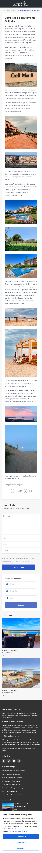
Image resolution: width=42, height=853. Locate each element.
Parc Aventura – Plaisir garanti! (11, 781)
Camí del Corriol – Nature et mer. (12, 784)
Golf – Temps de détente (9, 791)
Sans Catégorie (11, 10)
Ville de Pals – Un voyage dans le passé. (14, 788)
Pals (12, 653)
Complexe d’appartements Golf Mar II (13, 771)
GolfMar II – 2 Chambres (9, 690)
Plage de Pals (6, 653)
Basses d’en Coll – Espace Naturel (12, 795)
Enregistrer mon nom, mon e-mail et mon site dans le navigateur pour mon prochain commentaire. (18, 560)
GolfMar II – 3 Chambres (9, 650)
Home (3, 10)
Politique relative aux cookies (18, 831)
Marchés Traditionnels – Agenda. (12, 777)
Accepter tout (21, 837)
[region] (21, 832)
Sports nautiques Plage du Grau (11, 774)
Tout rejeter (21, 848)
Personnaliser (21, 842)
